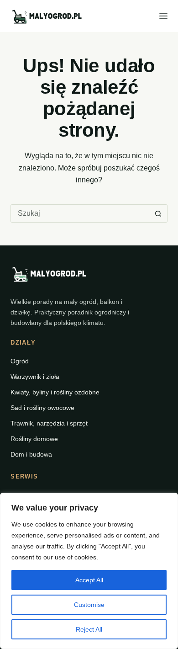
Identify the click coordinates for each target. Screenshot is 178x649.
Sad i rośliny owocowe (42, 407)
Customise (89, 604)
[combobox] (80, 213)
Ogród (19, 361)
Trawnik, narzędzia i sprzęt (49, 423)
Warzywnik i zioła (34, 376)
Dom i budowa (31, 454)
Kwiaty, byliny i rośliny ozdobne (54, 392)
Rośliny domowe (34, 438)
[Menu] (163, 16)
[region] (89, 571)
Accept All (89, 580)
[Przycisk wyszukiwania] (158, 213)
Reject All (89, 629)
